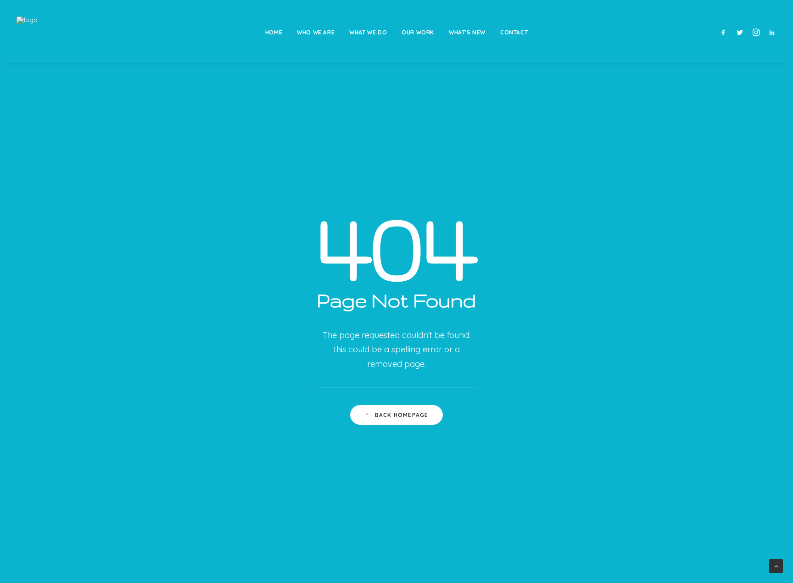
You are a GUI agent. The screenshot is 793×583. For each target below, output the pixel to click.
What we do (368, 32)
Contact (514, 32)
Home (273, 32)
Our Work (418, 32)
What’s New (467, 32)
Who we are (316, 32)
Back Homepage (402, 414)
